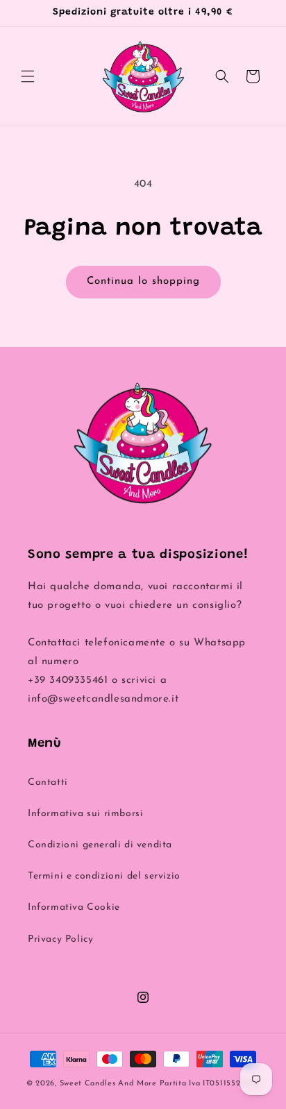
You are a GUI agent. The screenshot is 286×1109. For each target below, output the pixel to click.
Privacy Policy (60, 939)
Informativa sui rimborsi (85, 814)
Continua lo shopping (143, 281)
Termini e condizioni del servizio (104, 876)
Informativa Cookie (74, 907)
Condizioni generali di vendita (100, 845)
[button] (27, 76)
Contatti (48, 782)
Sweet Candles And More (108, 1083)
